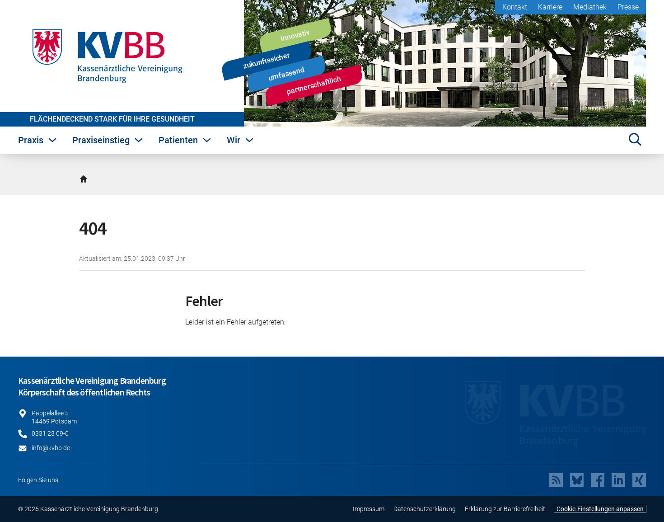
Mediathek (590, 7)
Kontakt (514, 7)
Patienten (178, 140)
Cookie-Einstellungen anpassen (600, 509)
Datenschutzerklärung (424, 509)
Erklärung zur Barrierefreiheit (505, 509)
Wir (233, 140)
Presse (628, 7)
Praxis (30, 140)
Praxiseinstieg (101, 140)
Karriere (550, 7)
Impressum (368, 509)
